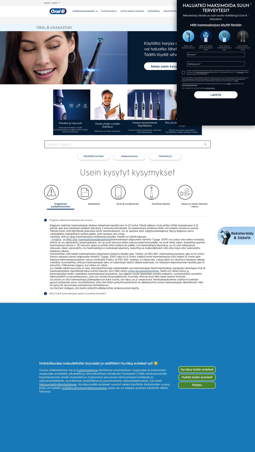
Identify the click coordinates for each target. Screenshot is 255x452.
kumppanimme (87, 370)
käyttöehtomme (210, 88)
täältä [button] (229, 83)
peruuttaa (240, 72)
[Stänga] (251, 4)
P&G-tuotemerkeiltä (203, 72)
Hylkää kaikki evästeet (197, 377)
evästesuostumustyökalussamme (84, 388)
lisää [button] (236, 81)
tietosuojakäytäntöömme (189, 85)
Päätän (197, 385)
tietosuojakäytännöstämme (58, 384)
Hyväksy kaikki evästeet (197, 369)
